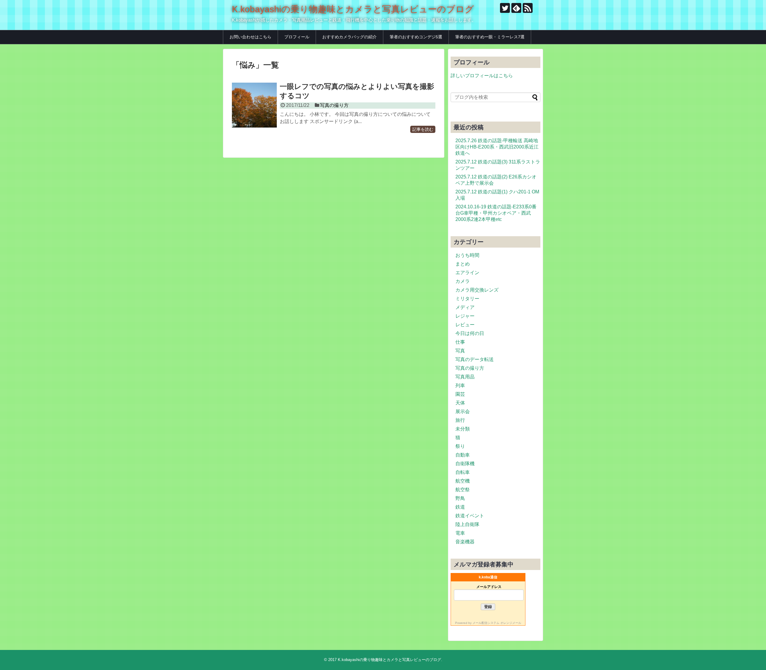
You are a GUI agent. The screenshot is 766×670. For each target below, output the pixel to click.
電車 (460, 533)
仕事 (460, 342)
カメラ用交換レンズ (476, 289)
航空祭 (462, 489)
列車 (460, 385)
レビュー (465, 324)
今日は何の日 (469, 333)
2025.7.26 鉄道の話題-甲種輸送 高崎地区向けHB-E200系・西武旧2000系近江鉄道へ (497, 147)
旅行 (460, 420)
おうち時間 (467, 255)
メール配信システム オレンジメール (496, 622)
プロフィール (296, 36)
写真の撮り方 (334, 105)
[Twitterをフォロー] (505, 8)
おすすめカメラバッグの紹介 (349, 36)
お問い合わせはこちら (250, 36)
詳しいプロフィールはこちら (482, 75)
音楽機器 (465, 541)
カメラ (462, 281)
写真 (460, 350)
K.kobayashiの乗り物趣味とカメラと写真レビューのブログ (353, 9)
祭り (460, 446)
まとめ (462, 263)
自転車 (462, 472)
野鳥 (460, 498)
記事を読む (422, 129)
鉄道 (460, 507)
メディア (465, 307)
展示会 (462, 411)
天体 (460, 402)
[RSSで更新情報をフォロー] (528, 8)
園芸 (460, 394)
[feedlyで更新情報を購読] (516, 8)
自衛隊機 (465, 463)
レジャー (465, 316)
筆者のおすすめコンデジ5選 (416, 36)
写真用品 (465, 376)
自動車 (462, 454)
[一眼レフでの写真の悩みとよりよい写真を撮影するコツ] (254, 105)
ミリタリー (467, 298)
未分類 (462, 428)
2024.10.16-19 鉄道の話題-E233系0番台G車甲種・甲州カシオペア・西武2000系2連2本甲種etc (495, 213)
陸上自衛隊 (467, 524)
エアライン (467, 272)
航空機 (462, 480)
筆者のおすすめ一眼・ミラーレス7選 (490, 36)
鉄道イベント (469, 515)
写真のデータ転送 (474, 359)
